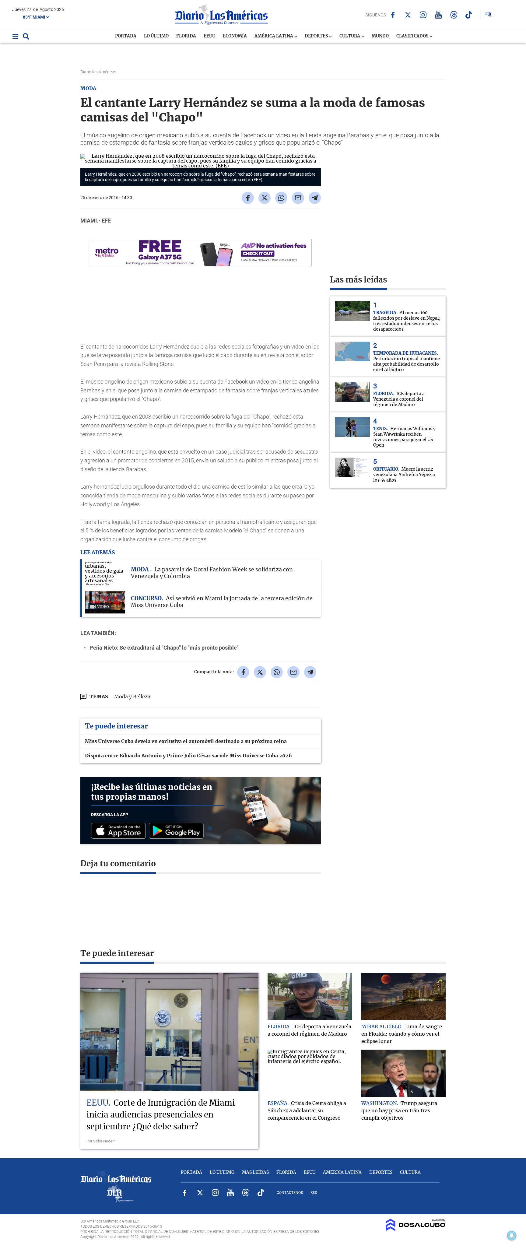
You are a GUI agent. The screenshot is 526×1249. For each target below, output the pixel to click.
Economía (235, 36)
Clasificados (412, 36)
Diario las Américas (98, 71)
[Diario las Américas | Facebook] (393, 15)
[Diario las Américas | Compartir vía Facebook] (248, 198)
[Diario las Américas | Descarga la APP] (120, 831)
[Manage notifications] (512, 1235)
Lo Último (156, 36)
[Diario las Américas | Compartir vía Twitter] (264, 198)
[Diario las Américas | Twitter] (408, 15)
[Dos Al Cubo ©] (416, 1229)
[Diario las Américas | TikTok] (469, 15)
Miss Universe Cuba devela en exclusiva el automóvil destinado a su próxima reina (186, 741)
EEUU (209, 36)
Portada (125, 36)
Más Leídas (255, 1172)
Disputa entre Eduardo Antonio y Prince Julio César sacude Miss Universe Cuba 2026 (188, 755)
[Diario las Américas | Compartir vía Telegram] (315, 198)
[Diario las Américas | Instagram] (423, 15)
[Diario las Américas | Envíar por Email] (298, 198)
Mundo (380, 36)
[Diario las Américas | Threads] (454, 15)
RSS (313, 1193)
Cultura (350, 36)
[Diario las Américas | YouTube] (438, 15)
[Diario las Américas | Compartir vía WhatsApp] (281, 198)
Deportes (317, 36)
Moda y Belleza (132, 696)
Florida (186, 36)
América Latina (274, 36)
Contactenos (290, 1193)
